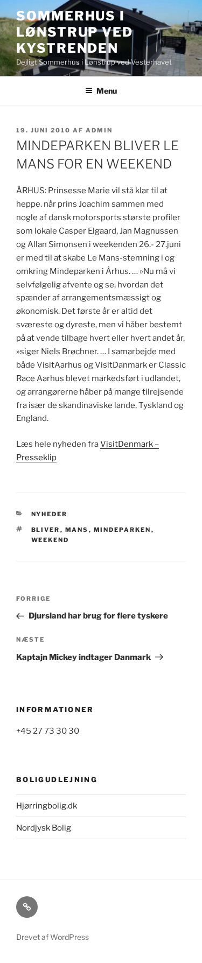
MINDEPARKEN (122, 529)
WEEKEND (50, 540)
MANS (77, 529)
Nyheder (49, 514)
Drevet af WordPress (52, 936)
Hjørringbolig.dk (46, 806)
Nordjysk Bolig (43, 828)
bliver (45, 529)
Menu (106, 90)
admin (99, 130)
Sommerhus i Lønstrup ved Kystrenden (74, 32)
